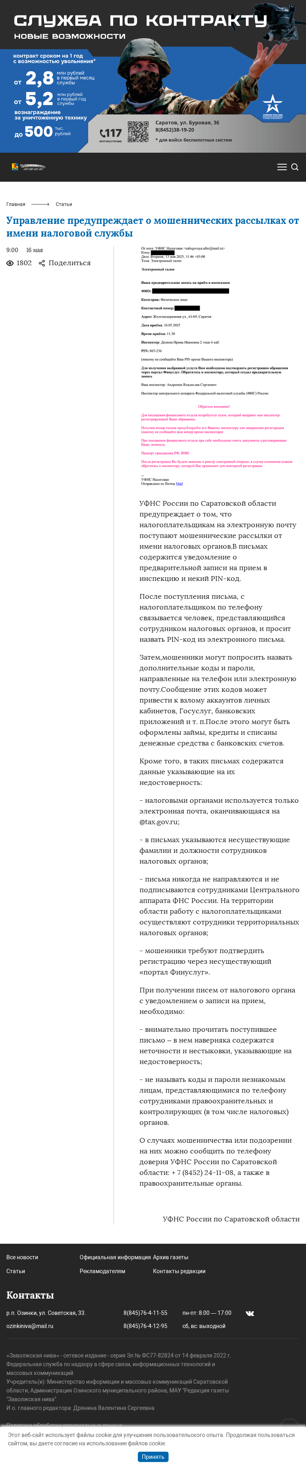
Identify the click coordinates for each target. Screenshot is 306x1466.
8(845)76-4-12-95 (145, 1326)
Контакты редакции (179, 1271)
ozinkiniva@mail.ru (29, 1326)
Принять (153, 1457)
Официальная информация (115, 1257)
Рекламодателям (102, 1271)
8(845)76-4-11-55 (145, 1313)
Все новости (22, 1257)
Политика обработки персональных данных (64, 1425)
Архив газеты (170, 1257)
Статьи (15, 1271)
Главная (16, 204)
